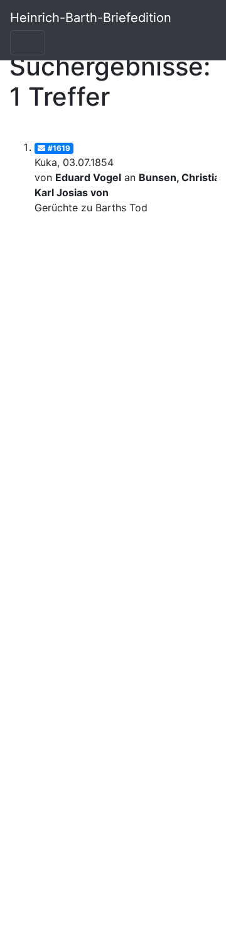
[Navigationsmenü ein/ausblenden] (27, 42)
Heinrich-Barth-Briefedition (90, 17)
